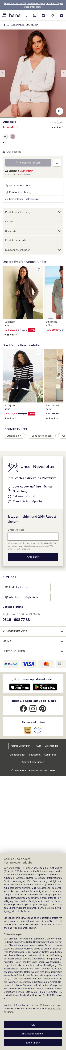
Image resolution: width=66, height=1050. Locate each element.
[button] (4, 15)
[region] (33, 951)
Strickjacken (32, 24)
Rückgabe (11, 230)
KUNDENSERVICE (15, 631)
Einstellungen (33, 1042)
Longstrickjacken (42, 435)
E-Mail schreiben (17, 588)
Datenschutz (51, 745)
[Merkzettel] (52, 15)
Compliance (50, 754)
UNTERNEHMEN (14, 651)
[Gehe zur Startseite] (15, 15)
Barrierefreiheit (17, 754)
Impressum (35, 754)
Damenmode (17, 24)
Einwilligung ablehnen (33, 1033)
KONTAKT (9, 577)
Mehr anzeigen (23, 549)
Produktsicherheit (15, 240)
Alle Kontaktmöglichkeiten (24, 597)
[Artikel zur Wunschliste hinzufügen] (57, 163)
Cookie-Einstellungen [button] (33, 762)
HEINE (7, 641)
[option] (5, 136)
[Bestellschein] (43, 15)
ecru (5, 142)
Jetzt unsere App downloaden (33, 679)
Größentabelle (13, 151)
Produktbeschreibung (18, 212)
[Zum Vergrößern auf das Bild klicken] (59, 111)
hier (45, 904)
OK (33, 1024)
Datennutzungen (45, 871)
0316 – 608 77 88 (16, 619)
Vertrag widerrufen (20, 745)
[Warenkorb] (61, 15)
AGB (38, 745)
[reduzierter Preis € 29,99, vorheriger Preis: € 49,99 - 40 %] (23, 292)
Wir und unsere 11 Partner (18, 868)
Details (9, 221)
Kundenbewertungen (17, 249)
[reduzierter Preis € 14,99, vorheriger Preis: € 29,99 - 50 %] (23, 375)
